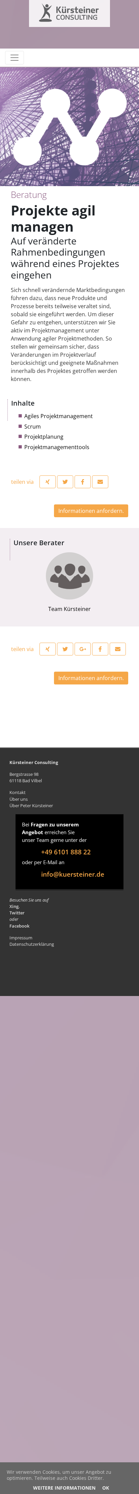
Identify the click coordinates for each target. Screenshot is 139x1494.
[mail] (100, 481)
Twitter (17, 913)
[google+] (83, 649)
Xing (14, 906)
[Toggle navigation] (14, 57)
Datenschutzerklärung (31, 944)
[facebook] (83, 481)
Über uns (18, 799)
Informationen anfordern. (91, 511)
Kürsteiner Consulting (55, 11)
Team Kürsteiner (69, 609)
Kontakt (17, 792)
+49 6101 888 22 (66, 851)
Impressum (20, 938)
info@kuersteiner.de (72, 874)
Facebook (19, 926)
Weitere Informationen (64, 1488)
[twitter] (65, 481)
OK (105, 1488)
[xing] (47, 481)
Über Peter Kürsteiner (31, 805)
